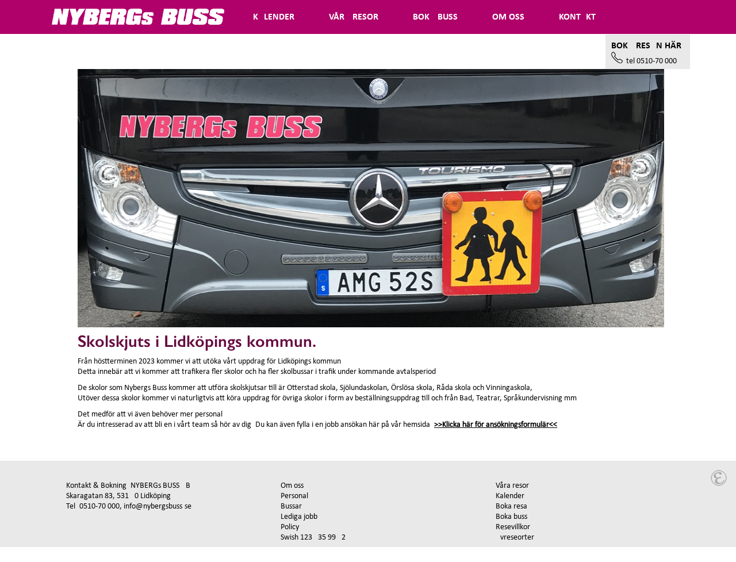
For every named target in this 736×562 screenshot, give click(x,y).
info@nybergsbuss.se (157, 506)
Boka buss (511, 517)
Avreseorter (515, 537)
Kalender (510, 496)
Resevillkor (513, 527)
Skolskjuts (86, 51)
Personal (294, 496)
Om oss (292, 485)
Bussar (291, 506)
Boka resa (511, 506)
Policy (290, 527)
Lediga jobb (299, 517)
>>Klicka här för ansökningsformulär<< (495, 424)
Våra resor (512, 485)
